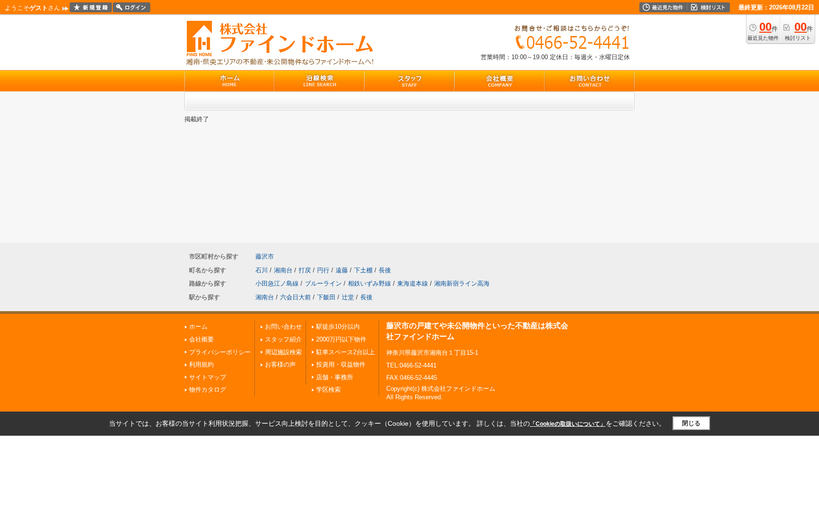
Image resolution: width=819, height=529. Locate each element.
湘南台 (283, 270)
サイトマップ (207, 377)
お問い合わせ (283, 326)
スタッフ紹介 (283, 339)
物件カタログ (207, 389)
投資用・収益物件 (340, 364)
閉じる (691, 423)
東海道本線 (412, 283)
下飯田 (326, 297)
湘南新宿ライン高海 (462, 283)
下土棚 (363, 270)
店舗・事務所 (334, 377)
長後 (385, 270)
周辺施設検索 (283, 352)
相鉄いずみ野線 (369, 283)
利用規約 (201, 364)
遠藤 (342, 270)
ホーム (198, 326)
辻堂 (348, 297)
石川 (261, 270)
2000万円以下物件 (341, 339)
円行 (323, 270)
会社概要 (201, 339)
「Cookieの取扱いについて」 (568, 424)
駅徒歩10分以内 (338, 326)
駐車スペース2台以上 (345, 352)
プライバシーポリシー (220, 352)
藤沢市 (264, 256)
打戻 (305, 270)
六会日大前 (295, 297)
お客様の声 (280, 364)
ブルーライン (323, 283)
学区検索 (328, 389)
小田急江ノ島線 (277, 283)
